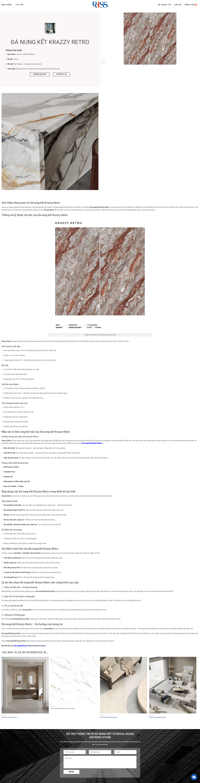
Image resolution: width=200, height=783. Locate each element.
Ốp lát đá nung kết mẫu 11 (10, 717)
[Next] (196, 690)
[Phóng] (103, 62)
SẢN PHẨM (6, 5)
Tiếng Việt (189, 5)
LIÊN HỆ (178, 5)
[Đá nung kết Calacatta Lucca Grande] (74, 681)
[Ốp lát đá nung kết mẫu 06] (123, 685)
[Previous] (1, 690)
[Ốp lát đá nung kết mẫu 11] (25, 685)
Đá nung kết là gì (20, 646)
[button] (194, 777)
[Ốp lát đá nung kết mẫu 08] (172, 685)
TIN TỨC (20, 5)
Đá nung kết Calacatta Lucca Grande (62, 708)
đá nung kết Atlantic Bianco (92, 443)
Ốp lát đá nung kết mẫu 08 (157, 717)
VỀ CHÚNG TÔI (164, 5)
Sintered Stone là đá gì (36, 646)
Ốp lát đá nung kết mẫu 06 (108, 717)
